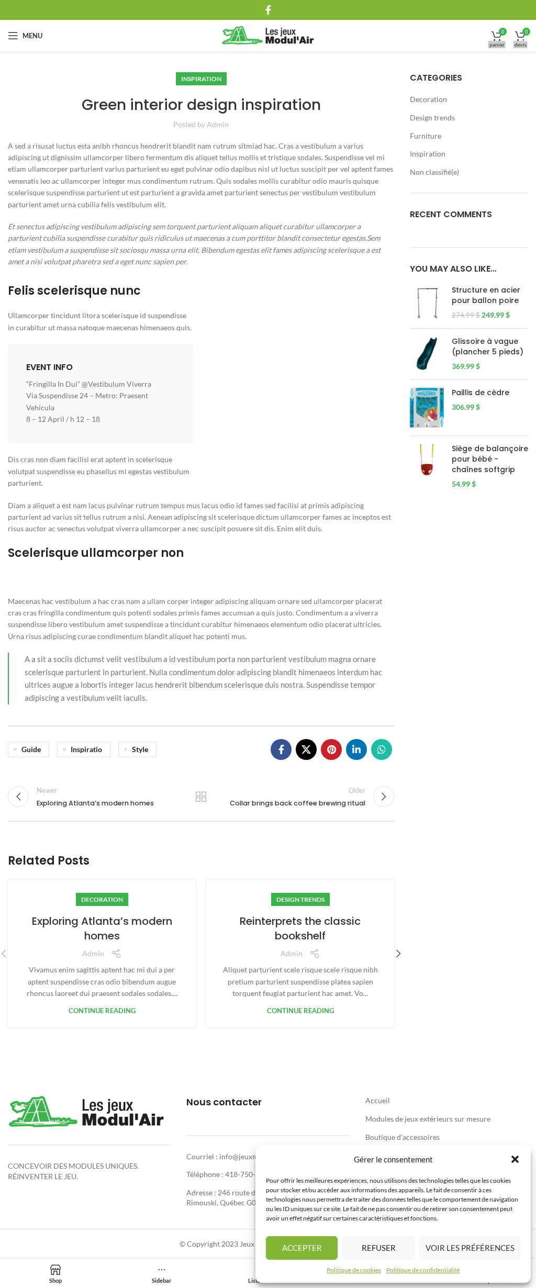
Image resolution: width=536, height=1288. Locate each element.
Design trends (300, 899)
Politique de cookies (354, 1270)
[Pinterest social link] (331, 749)
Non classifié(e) (434, 171)
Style (140, 749)
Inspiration (201, 79)
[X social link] (306, 749)
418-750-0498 (248, 1174)
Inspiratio (86, 749)
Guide (31, 749)
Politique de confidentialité (423, 1270)
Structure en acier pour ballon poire (486, 295)
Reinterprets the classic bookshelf (300, 928)
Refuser (379, 1247)
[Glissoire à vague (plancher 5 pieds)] (427, 354)
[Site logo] (268, 34)
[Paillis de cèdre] (427, 408)
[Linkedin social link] (356, 749)
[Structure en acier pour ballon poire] (427, 302)
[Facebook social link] (268, 10)
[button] (515, 1159)
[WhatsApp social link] (381, 749)
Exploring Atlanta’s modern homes (102, 928)
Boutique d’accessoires (402, 1137)
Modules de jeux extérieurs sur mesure (427, 1118)
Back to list (201, 796)
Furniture (425, 135)
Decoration (102, 899)
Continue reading (102, 1010)
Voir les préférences (470, 1247)
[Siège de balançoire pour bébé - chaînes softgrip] (427, 466)
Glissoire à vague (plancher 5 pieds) (487, 347)
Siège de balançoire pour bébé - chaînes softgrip (490, 459)
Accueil (377, 1100)
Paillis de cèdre (480, 393)
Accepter (302, 1247)
